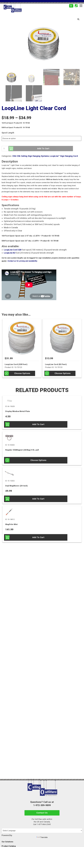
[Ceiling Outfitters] (22, 7)
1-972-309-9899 (42, 805)
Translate (44, 837)
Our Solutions (7, 842)
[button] (78, 19)
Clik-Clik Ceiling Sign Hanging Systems (30, 156)
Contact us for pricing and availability (22, 261)
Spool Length (8, 133)
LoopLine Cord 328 (12, 250)
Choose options (22, 373)
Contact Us (42, 813)
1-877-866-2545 (44, 824)
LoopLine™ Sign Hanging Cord (64, 156)
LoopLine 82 (9, 253)
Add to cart (43, 148)
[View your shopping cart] (71, 6)
